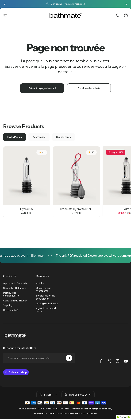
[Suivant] (126, 4)
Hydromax (26, 209)
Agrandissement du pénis (46, 310)
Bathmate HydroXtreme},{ (76, 209)
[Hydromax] (26, 175)
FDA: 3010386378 (46, 408)
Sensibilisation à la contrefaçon (45, 297)
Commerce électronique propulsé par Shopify (91, 408)
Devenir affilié (10, 310)
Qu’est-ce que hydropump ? (43, 289)
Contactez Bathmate (14, 288)
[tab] (14, 137)
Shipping (7, 305)
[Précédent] (5, 4)
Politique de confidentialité (11, 294)
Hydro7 (126, 209)
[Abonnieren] (69, 358)
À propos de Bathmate (15, 283)
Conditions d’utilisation (15, 300)
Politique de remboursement (45, 413)
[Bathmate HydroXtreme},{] (76, 175)
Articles (40, 283)
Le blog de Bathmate (47, 303)
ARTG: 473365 (62, 408)
